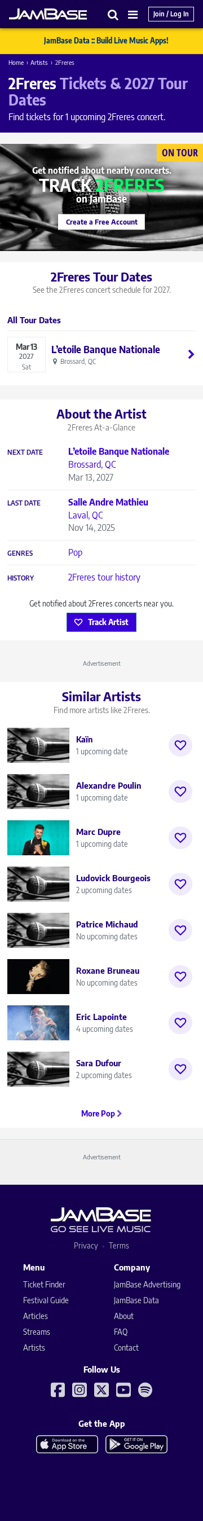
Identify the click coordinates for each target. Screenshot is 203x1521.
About (124, 1316)
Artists (39, 62)
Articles (35, 1316)
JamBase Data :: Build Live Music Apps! (106, 40)
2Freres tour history (104, 577)
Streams (36, 1332)
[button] (113, 14)
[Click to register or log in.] (180, 745)
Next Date (25, 452)
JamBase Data (136, 1300)
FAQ (120, 1332)
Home (16, 62)
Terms (119, 1245)
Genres (20, 553)
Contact (126, 1347)
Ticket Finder (44, 1284)
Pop (75, 552)
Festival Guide (46, 1300)
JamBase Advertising (147, 1284)
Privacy (86, 1245)
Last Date (24, 503)
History (20, 578)
